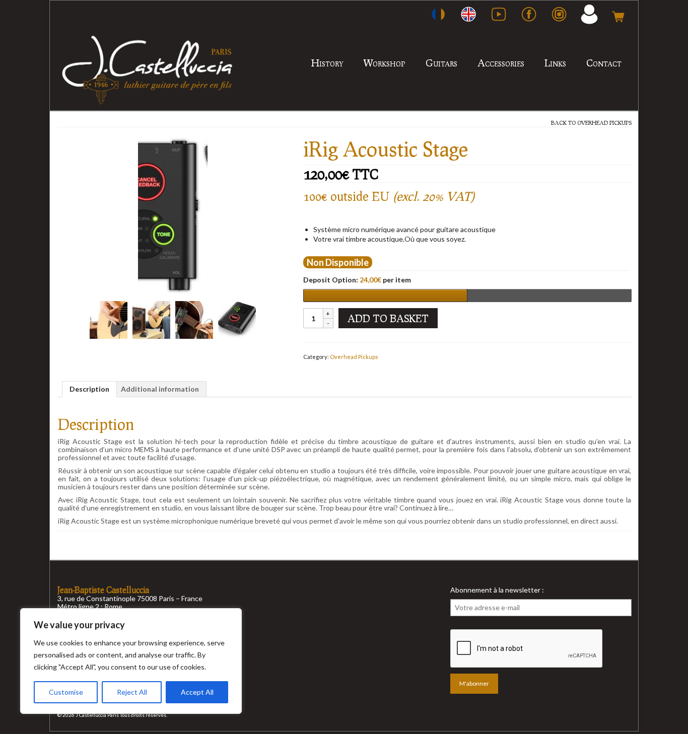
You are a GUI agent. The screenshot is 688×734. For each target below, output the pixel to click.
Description (89, 389)
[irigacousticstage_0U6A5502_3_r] (151, 319)
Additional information (160, 389)
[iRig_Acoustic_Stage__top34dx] (237, 319)
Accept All (197, 692)
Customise (66, 692)
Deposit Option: (357, 280)
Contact (604, 62)
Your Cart (618, 14)
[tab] (89, 389)
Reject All (132, 692)
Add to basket (388, 318)
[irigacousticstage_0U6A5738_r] (194, 319)
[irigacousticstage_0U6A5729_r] (108, 319)
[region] (131, 661)
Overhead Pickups (604, 122)
